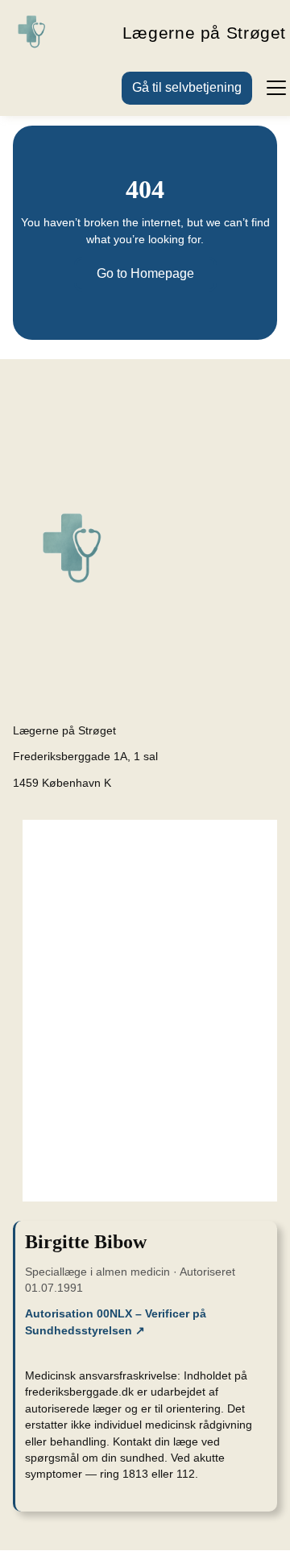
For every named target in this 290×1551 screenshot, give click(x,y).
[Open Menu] (269, 87)
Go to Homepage (145, 273)
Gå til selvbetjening (187, 87)
